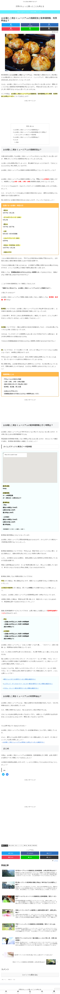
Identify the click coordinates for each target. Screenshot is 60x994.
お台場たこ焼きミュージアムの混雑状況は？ (26, 129)
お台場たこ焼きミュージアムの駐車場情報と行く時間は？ (30, 132)
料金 (26, 845)
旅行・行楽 (5, 845)
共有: (17, 142)
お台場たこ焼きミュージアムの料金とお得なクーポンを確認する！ (24, 742)
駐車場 (35, 845)
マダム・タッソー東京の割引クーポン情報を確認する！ (21, 688)
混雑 (30, 845)
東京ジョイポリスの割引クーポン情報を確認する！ (20, 679)
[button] (49, 29)
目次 (27, 126)
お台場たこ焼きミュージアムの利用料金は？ (26, 137)
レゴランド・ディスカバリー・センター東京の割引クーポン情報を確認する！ (28, 684)
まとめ (16, 139)
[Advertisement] (30, 111)
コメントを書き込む (30, 975)
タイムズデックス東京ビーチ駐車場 (26, 134)
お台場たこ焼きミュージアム (17, 845)
